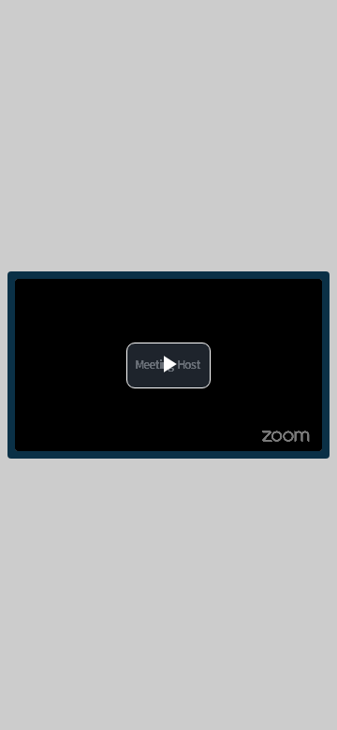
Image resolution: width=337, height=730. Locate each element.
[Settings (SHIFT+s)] (290, 291)
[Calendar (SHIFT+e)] (249, 292)
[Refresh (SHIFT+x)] (230, 291)
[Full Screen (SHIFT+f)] (309, 291)
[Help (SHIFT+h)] (269, 291)
